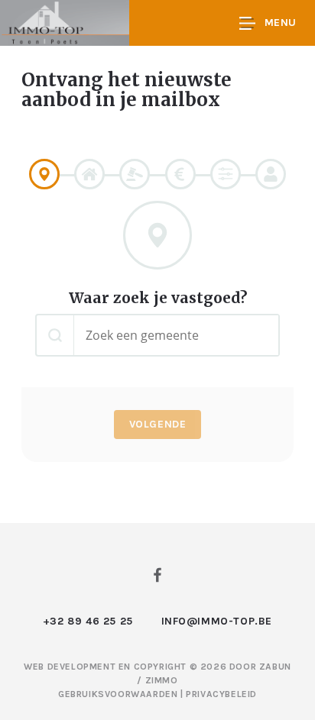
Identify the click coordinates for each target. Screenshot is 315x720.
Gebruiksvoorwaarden (119, 694)
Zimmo (161, 680)
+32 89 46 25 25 (88, 621)
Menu (281, 22)
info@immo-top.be (217, 621)
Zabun (275, 666)
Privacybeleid (221, 694)
